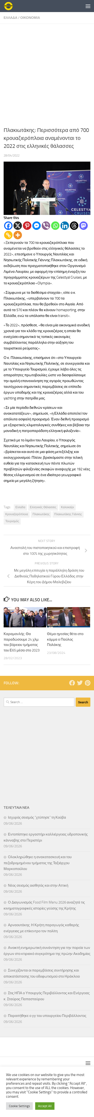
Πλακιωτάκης (41, 514)
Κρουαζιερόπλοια (16, 514)
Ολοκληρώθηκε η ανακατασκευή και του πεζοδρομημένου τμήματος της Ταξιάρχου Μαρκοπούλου (38, 863)
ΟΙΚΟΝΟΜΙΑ (30, 18)
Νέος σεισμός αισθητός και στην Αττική (38, 885)
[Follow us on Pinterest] (87, 683)
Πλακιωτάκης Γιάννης (68, 514)
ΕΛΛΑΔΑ (10, 18)
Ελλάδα (20, 507)
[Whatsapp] (55, 225)
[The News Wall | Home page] (10, 6)
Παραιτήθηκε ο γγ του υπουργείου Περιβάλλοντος (47, 1016)
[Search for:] (39, 702)
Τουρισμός (12, 521)
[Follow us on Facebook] (72, 683)
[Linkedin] (64, 225)
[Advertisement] (47, 73)
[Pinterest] (27, 225)
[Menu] (88, 6)
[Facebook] (8, 225)
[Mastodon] (83, 225)
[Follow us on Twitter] (80, 683)
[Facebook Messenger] (36, 225)
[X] (17, 225)
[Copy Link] (8, 235)
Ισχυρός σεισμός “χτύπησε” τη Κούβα (37, 817)
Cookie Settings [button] (19, 1106)
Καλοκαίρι (67, 507)
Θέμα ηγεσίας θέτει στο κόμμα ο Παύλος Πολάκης (65, 639)
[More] (17, 235)
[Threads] (74, 225)
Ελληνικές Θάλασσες (43, 507)
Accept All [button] (45, 1106)
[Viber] (46, 225)
